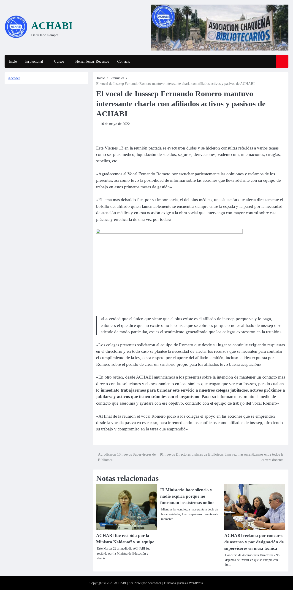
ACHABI (52, 25)
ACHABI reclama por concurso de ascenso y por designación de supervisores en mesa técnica (254, 542)
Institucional (34, 61)
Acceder (14, 78)
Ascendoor (154, 583)
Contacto (123, 61)
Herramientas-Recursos (92, 61)
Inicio (13, 61)
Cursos (59, 61)
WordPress (196, 583)
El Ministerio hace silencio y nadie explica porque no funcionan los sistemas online (187, 496)
